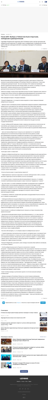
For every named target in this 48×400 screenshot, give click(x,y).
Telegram (19, 302)
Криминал (14, 351)
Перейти (43, 302)
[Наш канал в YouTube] (28, 389)
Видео (30, 381)
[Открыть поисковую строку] (39, 2)
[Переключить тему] (45, 2)
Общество (14, 359)
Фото (26, 381)
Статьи (22, 381)
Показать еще (24, 371)
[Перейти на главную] (20, 2)
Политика (3, 34)
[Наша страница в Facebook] (25, 389)
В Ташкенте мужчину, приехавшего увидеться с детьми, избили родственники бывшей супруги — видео (28, 348)
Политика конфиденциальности (24, 391)
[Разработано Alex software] (24, 397)
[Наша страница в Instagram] (20, 389)
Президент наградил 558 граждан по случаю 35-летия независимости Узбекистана (26, 363)
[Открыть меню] (1, 1)
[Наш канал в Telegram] (22, 389)
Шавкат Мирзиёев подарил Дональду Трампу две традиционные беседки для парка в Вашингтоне (29, 340)
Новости (18, 381)
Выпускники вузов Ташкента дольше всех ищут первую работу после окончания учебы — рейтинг (30, 355)
